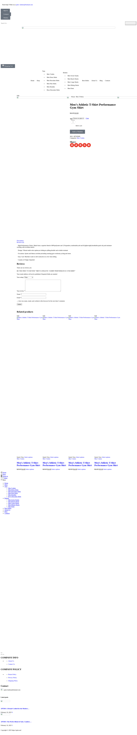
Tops (5, 486)
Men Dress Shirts (13, 490)
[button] (5, 10)
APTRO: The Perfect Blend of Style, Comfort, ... (16, 722)
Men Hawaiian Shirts (14, 491)
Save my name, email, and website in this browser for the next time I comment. (42, 301)
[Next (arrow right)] (3, 654)
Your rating (21, 277)
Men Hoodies (12, 495)
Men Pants (11, 506)
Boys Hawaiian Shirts (14, 496)
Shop (6, 485)
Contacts (7, 513)
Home (6, 483)
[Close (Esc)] (1, 652)
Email (19, 297)
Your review (21, 291)
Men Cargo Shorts (13, 503)
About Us (7, 510)
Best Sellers (7, 508)
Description (20, 240)
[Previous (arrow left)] (1, 654)
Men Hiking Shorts (13, 505)
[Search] (130, 23)
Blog (5, 511)
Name (19, 294)
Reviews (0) (20, 242)
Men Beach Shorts (13, 501)
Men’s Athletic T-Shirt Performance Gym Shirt (28, 464)
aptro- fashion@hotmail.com (24, 4)
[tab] (68, 241)
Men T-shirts (20, 459)
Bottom (6, 498)
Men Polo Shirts (13, 493)
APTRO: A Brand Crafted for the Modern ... (15, 708)
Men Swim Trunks (13, 500)
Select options (28, 457)
